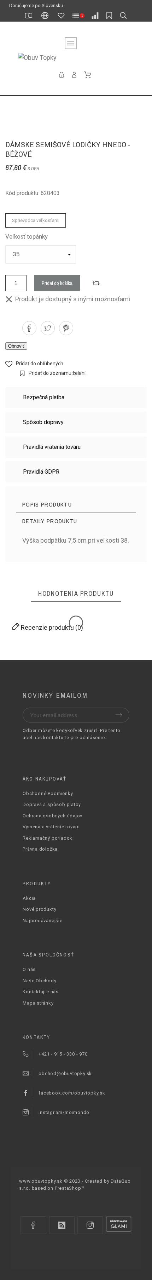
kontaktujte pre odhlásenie (74, 737)
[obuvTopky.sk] (76, 57)
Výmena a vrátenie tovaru (51, 826)
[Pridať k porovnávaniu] (96, 283)
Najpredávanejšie (42, 920)
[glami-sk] (118, 1225)
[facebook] (33, 1225)
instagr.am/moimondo (64, 1112)
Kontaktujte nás (41, 991)
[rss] (62, 1225)
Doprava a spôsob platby (52, 804)
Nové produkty (39, 909)
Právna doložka (40, 849)
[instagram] (90, 1225)
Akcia (29, 898)
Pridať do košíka (57, 283)
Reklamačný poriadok (47, 838)
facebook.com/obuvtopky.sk (72, 1093)
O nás (29, 969)
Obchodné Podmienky (48, 793)
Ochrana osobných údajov (52, 815)
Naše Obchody (39, 980)
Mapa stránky (38, 1003)
